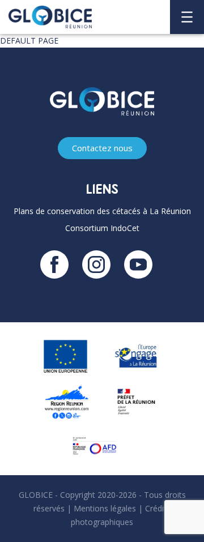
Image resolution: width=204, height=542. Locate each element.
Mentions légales (105, 508)
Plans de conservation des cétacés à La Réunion (102, 211)
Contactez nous (102, 147)
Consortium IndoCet (102, 228)
